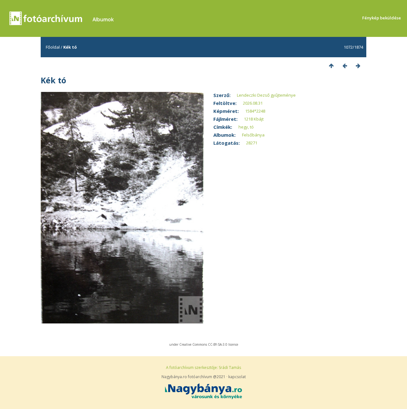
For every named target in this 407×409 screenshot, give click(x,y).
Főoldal (53, 47)
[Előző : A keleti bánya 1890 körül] (344, 65)
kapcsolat (237, 376)
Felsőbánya (253, 135)
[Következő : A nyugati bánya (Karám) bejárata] (358, 65)
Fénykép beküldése (381, 18)
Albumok (103, 19)
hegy (243, 127)
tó (252, 127)
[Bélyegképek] (331, 65)
